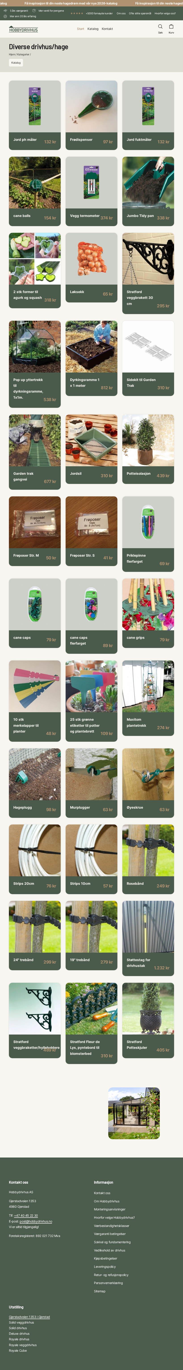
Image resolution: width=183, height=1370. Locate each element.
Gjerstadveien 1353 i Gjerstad (29, 1317)
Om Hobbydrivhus (106, 1201)
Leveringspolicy (105, 1266)
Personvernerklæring (108, 1283)
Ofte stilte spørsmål (140, 13)
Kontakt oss (102, 1193)
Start (80, 29)
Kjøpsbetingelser (105, 1258)
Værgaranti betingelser (109, 1234)
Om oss (121, 13)
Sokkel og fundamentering (112, 1242)
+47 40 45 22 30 (26, 1215)
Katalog (92, 29)
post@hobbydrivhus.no (36, 1221)
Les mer (23, 126)
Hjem (12, 54)
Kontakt (107, 29)
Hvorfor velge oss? (165, 13)
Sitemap (100, 1291)
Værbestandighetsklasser (111, 1226)
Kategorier (23, 54)
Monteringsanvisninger (109, 1209)
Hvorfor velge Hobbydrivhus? (114, 1217)
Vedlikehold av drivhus (109, 1250)
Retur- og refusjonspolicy (111, 1275)
